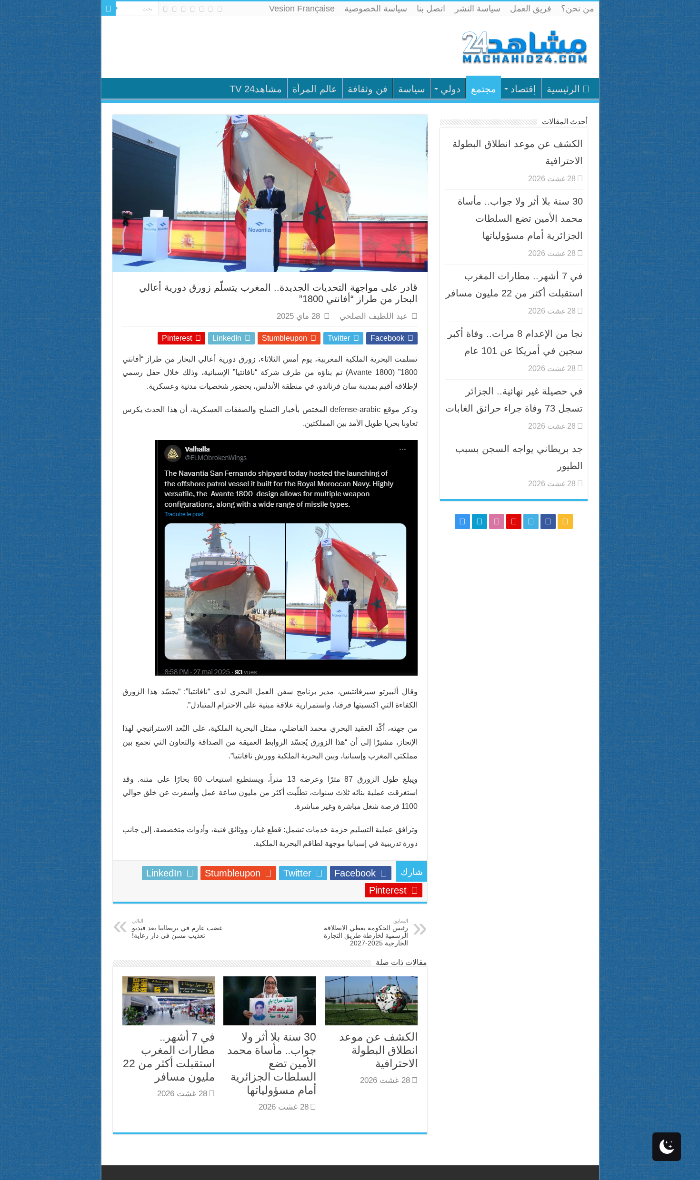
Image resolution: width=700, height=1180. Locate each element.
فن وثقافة (368, 89)
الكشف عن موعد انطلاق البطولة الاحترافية (378, 1050)
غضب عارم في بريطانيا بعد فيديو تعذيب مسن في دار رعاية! (177, 928)
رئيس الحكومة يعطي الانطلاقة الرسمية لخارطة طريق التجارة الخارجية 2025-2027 (366, 932)
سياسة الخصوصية (375, 8)
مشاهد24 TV (256, 89)
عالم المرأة (314, 89)
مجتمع (483, 89)
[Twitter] (201, 9)
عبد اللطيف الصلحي (374, 316)
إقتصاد (523, 89)
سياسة (411, 89)
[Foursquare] (174, 9)
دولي (450, 89)
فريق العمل (530, 8)
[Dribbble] (183, 9)
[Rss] (219, 9)
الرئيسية (563, 89)
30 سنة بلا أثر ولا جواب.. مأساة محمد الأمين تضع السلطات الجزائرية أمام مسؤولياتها (271, 1063)
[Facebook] (210, 9)
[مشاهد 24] (524, 45)
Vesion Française (302, 8)
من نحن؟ (577, 8)
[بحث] (108, 8)
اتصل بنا (431, 8)
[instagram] (165, 9)
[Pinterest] (192, 9)
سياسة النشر (477, 8)
